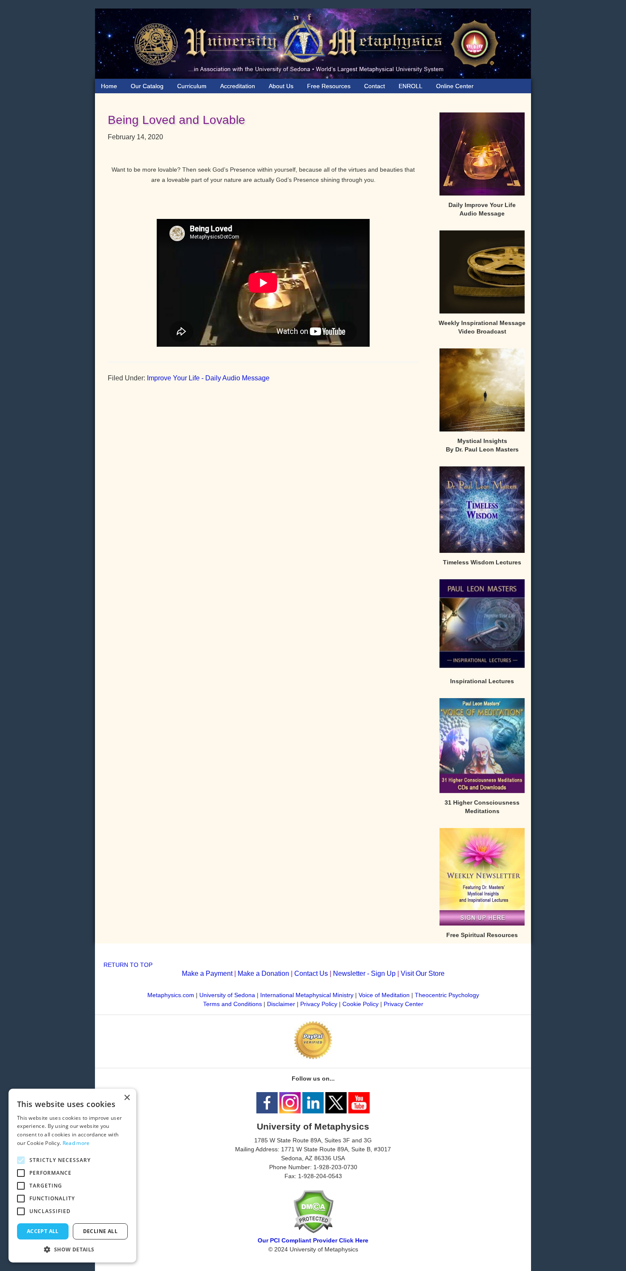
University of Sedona (227, 995)
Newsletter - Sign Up (364, 973)
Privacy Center (403, 1004)
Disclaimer (281, 1004)
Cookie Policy (360, 1004)
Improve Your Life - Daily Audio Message (208, 378)
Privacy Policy (318, 1004)
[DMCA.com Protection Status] (313, 1231)
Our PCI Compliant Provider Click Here (313, 1240)
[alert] (72, 1175)
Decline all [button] (100, 1231)
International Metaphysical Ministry (306, 995)
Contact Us (311, 973)
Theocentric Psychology (447, 995)
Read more (76, 1143)
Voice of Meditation (384, 995)
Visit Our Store (423, 973)
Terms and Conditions (232, 1004)
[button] (72, 1249)
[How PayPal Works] (313, 1057)
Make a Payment (207, 973)
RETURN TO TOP (127, 964)
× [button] (126, 1098)
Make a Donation (263, 973)
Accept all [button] (43, 1231)
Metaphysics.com (171, 995)
